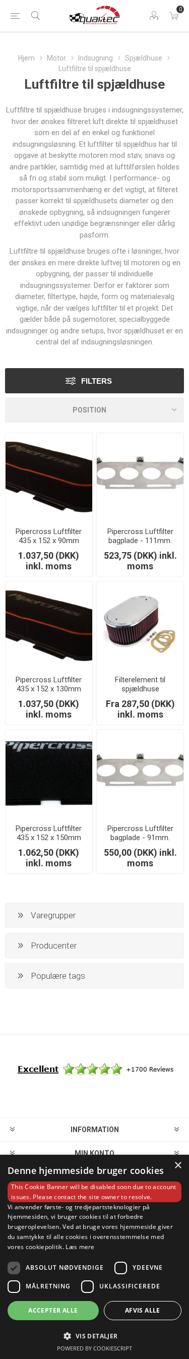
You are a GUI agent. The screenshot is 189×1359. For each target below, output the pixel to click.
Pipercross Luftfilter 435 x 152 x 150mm (49, 833)
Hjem (26, 58)
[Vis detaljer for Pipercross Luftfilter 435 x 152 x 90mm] (49, 476)
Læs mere (80, 1247)
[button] (94, 1335)
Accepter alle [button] (53, 1310)
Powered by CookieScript (94, 1348)
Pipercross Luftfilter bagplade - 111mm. (140, 536)
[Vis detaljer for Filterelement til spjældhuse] (140, 624)
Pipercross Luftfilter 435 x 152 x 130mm (49, 684)
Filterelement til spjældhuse (140, 684)
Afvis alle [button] (142, 1310)
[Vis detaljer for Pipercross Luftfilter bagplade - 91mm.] (140, 773)
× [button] (177, 1165)
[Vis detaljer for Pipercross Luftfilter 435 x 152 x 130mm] (49, 624)
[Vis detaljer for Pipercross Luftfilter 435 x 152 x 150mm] (49, 773)
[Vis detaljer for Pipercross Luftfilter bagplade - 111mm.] (140, 476)
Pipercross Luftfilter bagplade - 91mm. (140, 833)
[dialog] (94, 1257)
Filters (96, 381)
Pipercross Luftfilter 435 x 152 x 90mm (49, 536)
